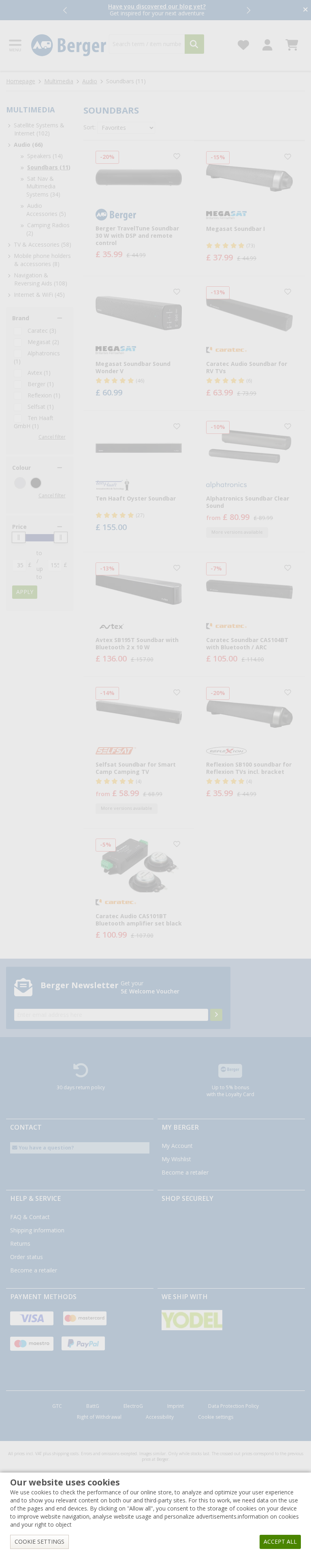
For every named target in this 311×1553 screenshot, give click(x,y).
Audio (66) (28, 145)
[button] (66, 10)
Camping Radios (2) (48, 229)
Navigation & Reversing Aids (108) (40, 279)
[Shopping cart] (291, 42)
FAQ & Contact (30, 1217)
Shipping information (37, 1230)
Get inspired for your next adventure (157, 10)
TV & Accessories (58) (42, 244)
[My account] (267, 42)
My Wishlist (176, 1159)
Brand (20, 318)
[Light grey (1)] (20, 483)
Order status (26, 1257)
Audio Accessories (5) (46, 210)
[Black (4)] (36, 483)
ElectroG (133, 1406)
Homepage (20, 81)
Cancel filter (52, 437)
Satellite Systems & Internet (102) (39, 129)
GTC (57, 1406)
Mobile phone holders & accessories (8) (42, 260)
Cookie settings (215, 1417)
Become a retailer (185, 1172)
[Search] (194, 44)
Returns (20, 1243)
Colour (21, 468)
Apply (24, 592)
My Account (177, 1146)
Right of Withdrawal (99, 1417)
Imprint (175, 1406)
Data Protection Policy (233, 1406)
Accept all (280, 1541)
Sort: (89, 127)
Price (19, 527)
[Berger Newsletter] (216, 1015)
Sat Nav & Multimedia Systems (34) (43, 186)
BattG (92, 1406)
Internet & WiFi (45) (39, 295)
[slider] (19, 537)
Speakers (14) (45, 156)
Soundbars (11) (48, 167)
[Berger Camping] (68, 45)
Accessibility (160, 1417)
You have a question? (45, 1148)
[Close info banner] (305, 10)
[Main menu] (16, 45)
